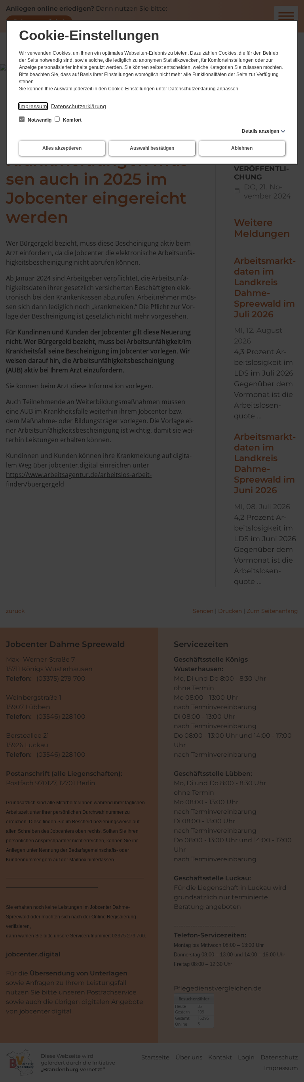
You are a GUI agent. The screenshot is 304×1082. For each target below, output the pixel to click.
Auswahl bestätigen (152, 148)
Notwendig (40, 120)
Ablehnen (242, 148)
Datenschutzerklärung (78, 106)
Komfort (72, 120)
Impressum (33, 106)
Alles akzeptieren (62, 148)
